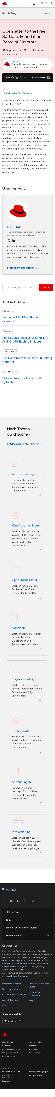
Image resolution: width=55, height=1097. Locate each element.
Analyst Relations (10, 1000)
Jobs (31, 1000)
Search (46, 287)
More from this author (20, 267)
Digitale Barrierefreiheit (38, 1075)
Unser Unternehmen (11, 983)
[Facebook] (18, 902)
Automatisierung (23, 474)
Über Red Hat (7, 1042)
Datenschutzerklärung (11, 1072)
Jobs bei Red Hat (36, 1042)
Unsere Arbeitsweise (11, 989)
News (4, 1005)
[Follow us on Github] (9, 240)
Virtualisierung (21, 832)
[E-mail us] (25, 77)
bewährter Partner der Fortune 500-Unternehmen (25, 963)
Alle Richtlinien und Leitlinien (10, 1076)
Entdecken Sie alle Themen (23, 444)
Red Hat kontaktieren (11, 1049)
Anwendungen (21, 782)
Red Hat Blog (9, 13)
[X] (25, 902)
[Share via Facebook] (12, 77)
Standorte (33, 1046)
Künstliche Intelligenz (25, 525)
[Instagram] (32, 902)
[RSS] (48, 77)
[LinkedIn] (4, 902)
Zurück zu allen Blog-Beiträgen (18, 93)
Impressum (6, 1081)
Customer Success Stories (14, 994)
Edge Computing (23, 679)
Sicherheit (18, 628)
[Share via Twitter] (21, 77)
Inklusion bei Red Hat (10, 1053)
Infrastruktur (20, 730)
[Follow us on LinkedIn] (13, 240)
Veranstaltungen (9, 1046)
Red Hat (15, 61)
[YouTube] (11, 902)
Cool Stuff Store (35, 1053)
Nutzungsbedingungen (38, 1072)
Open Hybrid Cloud (24, 580)
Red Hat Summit (9, 1056)
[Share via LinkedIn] (16, 77)
